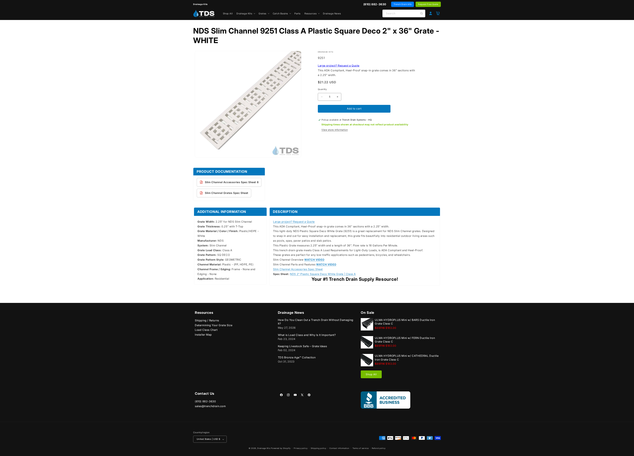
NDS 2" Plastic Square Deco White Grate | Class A (323, 273)
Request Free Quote (428, 4)
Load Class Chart (206, 329)
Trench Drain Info (402, 4)
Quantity (322, 89)
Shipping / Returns (207, 320)
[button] (245, 13)
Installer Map (203, 334)
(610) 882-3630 (205, 401)
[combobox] (404, 13)
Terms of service (360, 448)
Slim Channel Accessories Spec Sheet (298, 269)
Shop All (371, 374)
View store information (334, 129)
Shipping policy (318, 448)
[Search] (421, 13)
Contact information (339, 448)
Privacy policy (300, 448)
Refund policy (378, 448)
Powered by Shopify (281, 448)
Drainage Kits (263, 448)
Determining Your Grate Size (213, 325)
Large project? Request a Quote (338, 65)
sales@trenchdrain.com (210, 406)
